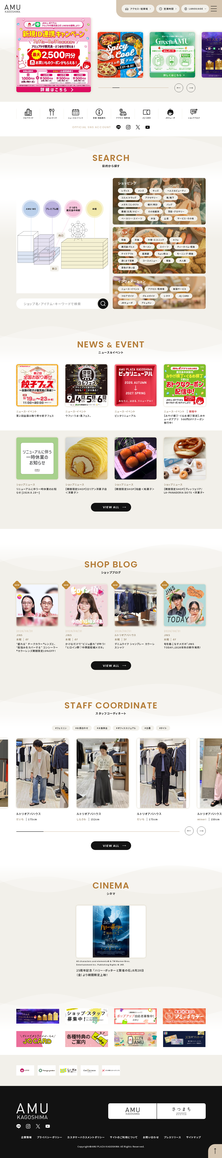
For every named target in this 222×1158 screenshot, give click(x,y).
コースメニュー (150, 260)
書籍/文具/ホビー (130, 211)
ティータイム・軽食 (186, 246)
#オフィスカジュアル (126, 728)
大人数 (182, 260)
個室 (168, 260)
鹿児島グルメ (127, 246)
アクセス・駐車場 (156, 288)
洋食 (137, 239)
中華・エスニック (156, 239)
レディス (125, 190)
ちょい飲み (163, 253)
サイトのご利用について (124, 1137)
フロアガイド (127, 295)
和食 (123, 239)
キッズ (156, 190)
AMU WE (31, 208)
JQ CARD (184, 295)
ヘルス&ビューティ (176, 190)
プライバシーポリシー (49, 1137)
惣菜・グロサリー (176, 211)
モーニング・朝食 (185, 253)
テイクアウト (127, 253)
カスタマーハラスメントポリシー (86, 1137)
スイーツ (164, 246)
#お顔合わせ (81, 728)
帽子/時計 (153, 204)
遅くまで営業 (127, 260)
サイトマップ (193, 1137)
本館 (94, 208)
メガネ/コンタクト (130, 204)
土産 (166, 218)
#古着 (148, 728)
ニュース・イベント (130, 288)
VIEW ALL (111, 507)
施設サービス (179, 288)
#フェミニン (61, 728)
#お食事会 (102, 728)
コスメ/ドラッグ (128, 197)
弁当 (153, 218)
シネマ (167, 295)
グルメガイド (149, 295)
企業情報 (26, 1137)
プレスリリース (172, 1137)
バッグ (169, 204)
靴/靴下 (170, 197)
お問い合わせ (151, 1137)
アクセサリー (151, 197)
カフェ (176, 239)
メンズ (141, 190)
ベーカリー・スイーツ (131, 218)
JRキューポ (127, 302)
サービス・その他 (185, 218)
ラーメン (147, 246)
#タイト (163, 728)
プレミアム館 (52, 208)
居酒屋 (145, 253)
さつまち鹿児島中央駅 (73, 209)
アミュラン (147, 302)
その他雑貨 (153, 211)
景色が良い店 (128, 267)
